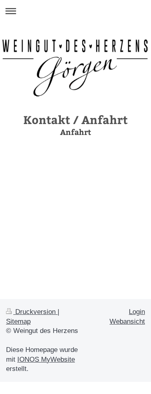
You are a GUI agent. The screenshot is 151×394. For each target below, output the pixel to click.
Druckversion (35, 312)
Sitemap (18, 321)
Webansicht (127, 321)
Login (137, 312)
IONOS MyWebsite (46, 359)
